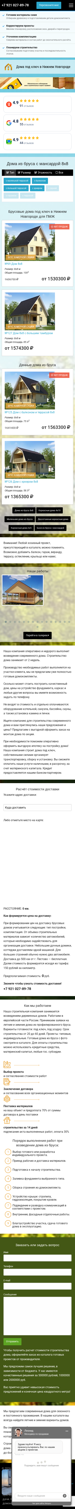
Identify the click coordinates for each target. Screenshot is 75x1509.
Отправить (12, 1341)
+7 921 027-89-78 (15, 5)
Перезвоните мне (49, 5)
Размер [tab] (25, 172)
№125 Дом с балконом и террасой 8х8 (30, 412)
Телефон (8, 1266)
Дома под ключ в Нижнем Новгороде (43, 67)
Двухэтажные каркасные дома (53, 519)
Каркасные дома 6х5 (21, 528)
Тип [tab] (11, 172)
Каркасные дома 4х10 (50, 510)
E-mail (6, 1280)
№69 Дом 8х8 (13, 263)
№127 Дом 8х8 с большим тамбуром (29, 333)
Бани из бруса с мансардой (50, 528)
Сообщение (10, 1294)
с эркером (37, 188)
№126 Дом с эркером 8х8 (21, 481)
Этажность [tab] (44, 172)
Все (60, 172)
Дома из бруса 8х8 (24, 510)
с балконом (40, 180)
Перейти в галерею (37, 635)
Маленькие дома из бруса (20, 519)
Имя (5, 1252)
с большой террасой (16, 188)
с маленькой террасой (17, 180)
